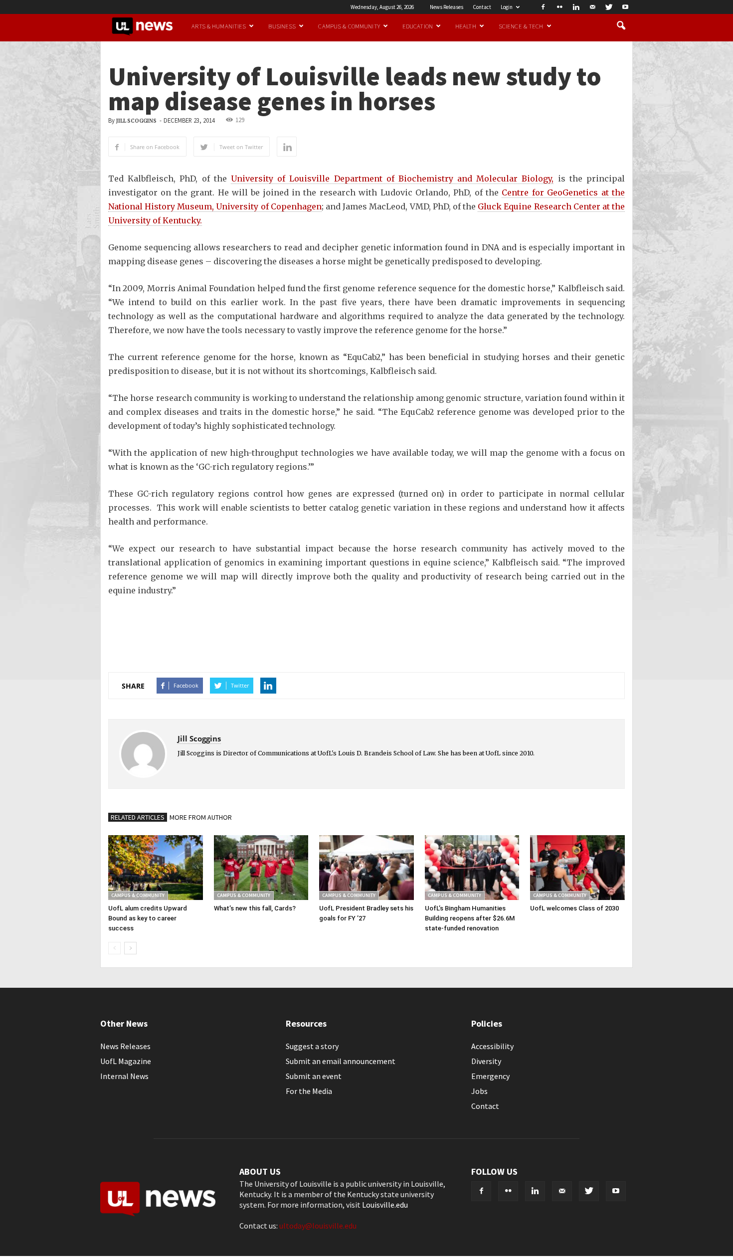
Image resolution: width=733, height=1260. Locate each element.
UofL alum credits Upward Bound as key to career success (147, 918)
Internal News (124, 1076)
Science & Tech (521, 26)
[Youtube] (625, 7)
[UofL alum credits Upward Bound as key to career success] (155, 867)
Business (282, 26)
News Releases (446, 6)
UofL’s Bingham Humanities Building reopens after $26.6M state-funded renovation (470, 918)
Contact (482, 6)
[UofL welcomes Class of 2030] (577, 867)
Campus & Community (348, 26)
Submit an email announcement (340, 1061)
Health (465, 26)
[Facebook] (543, 7)
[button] (621, 26)
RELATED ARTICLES (138, 817)
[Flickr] (559, 7)
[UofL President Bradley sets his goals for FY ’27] (366, 867)
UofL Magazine (125, 1061)
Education (417, 26)
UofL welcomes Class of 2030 (574, 908)
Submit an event (314, 1076)
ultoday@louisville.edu (318, 1226)
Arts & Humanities (218, 26)
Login (507, 6)
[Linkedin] (575, 7)
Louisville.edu (385, 1205)
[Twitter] (608, 7)
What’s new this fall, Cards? (255, 908)
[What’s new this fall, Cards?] (261, 867)
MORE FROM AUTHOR (201, 817)
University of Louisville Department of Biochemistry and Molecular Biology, (392, 178)
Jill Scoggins (136, 121)
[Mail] (592, 7)
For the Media (309, 1091)
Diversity (486, 1061)
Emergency (490, 1076)
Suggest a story (312, 1046)
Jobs (479, 1091)
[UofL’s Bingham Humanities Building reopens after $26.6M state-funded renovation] (472, 867)
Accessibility (492, 1046)
